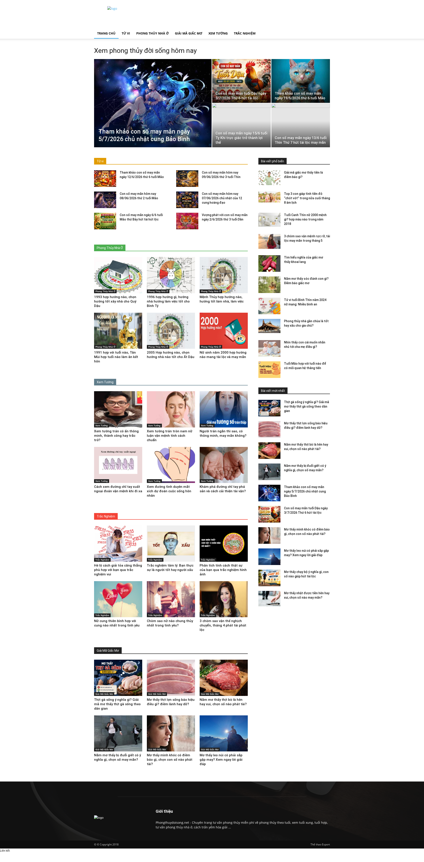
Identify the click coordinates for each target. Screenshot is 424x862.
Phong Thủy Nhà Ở (105, 291)
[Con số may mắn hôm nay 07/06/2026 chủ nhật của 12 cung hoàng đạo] (187, 200)
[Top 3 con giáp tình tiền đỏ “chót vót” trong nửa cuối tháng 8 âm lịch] (269, 197)
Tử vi (100, 161)
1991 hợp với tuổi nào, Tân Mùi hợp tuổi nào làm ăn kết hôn (116, 357)
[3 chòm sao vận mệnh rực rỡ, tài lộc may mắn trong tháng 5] (269, 241)
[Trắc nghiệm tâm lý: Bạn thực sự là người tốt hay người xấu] (171, 543)
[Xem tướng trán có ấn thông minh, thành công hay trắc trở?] (118, 409)
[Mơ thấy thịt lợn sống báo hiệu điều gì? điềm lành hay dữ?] (269, 429)
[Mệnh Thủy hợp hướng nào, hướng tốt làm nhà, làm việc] (224, 275)
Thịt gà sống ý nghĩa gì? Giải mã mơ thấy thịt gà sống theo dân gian (306, 406)
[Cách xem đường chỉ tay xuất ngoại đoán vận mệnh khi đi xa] (118, 465)
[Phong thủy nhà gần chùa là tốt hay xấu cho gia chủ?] (269, 326)
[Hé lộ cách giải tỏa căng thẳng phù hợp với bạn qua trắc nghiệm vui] (118, 543)
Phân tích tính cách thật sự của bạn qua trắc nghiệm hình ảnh (223, 569)
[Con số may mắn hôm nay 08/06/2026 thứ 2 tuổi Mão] (105, 200)
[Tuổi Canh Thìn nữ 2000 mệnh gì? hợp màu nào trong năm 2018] (269, 220)
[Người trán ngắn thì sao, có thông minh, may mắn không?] (224, 409)
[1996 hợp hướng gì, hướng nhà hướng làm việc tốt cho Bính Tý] (171, 275)
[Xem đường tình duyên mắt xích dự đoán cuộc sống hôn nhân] (171, 465)
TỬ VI (126, 33)
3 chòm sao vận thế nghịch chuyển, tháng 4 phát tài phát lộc (223, 625)
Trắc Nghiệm (102, 559)
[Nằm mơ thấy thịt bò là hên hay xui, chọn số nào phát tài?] (269, 450)
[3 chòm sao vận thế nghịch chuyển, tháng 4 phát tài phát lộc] (224, 599)
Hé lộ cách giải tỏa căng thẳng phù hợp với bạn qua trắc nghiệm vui (118, 569)
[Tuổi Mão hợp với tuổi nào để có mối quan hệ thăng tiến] (269, 369)
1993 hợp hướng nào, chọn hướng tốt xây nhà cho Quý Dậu (115, 301)
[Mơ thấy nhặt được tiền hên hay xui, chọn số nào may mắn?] (269, 599)
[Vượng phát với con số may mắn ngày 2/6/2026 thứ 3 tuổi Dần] (187, 221)
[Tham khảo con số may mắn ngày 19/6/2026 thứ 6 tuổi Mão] (300, 81)
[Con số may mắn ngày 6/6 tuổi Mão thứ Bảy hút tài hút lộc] (105, 221)
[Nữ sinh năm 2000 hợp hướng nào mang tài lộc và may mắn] (224, 331)
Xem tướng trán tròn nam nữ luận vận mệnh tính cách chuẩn (169, 435)
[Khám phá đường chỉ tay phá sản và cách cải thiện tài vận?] (224, 465)
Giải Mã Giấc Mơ (104, 693)
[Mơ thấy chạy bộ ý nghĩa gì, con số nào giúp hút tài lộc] (269, 578)
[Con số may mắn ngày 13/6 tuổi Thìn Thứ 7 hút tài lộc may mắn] (300, 125)
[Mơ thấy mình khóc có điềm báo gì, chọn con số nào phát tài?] (269, 535)
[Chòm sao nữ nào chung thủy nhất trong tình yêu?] (171, 599)
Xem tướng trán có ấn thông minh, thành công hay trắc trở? (116, 435)
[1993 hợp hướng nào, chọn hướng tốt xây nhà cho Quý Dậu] (118, 275)
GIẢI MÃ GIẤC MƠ (188, 33)
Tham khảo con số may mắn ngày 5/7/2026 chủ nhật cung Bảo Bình (305, 491)
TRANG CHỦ (106, 33)
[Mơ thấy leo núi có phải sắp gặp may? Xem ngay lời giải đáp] (269, 556)
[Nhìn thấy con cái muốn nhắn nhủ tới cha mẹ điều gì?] (269, 348)
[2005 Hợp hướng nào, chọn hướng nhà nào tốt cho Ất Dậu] (171, 331)
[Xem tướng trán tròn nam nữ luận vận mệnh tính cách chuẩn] (171, 409)
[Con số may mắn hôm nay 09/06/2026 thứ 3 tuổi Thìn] (187, 178)
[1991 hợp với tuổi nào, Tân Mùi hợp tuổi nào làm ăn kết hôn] (118, 331)
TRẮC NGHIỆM (245, 33)
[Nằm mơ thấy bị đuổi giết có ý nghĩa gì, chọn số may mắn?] (269, 472)
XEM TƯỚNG (218, 33)
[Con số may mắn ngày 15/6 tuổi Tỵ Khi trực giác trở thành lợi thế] (241, 125)
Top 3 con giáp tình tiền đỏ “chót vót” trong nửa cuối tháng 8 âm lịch (307, 198)
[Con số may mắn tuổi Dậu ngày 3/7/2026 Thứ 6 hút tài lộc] (241, 81)
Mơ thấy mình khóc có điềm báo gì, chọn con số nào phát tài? (169, 759)
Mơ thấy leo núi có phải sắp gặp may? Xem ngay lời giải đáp (221, 759)
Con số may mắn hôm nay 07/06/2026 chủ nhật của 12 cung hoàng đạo (222, 198)
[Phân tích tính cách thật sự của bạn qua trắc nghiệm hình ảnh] (224, 543)
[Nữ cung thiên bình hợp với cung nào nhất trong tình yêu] (118, 599)
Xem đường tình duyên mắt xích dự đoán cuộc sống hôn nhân (169, 491)
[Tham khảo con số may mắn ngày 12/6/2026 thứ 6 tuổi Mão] (105, 178)
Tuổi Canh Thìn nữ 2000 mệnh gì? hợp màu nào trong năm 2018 (305, 219)
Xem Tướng (101, 425)
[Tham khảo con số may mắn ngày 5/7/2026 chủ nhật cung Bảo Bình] (153, 103)
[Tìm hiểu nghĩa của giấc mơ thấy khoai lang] (269, 263)
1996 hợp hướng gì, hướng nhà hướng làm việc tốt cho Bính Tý (168, 301)
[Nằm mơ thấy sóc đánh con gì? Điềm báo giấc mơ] (269, 284)
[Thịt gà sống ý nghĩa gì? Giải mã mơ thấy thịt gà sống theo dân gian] (269, 408)
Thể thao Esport (320, 844)
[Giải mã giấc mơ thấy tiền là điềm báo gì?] (269, 177)
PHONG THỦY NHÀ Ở (152, 33)
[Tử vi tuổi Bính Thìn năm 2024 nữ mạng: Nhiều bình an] (269, 306)
